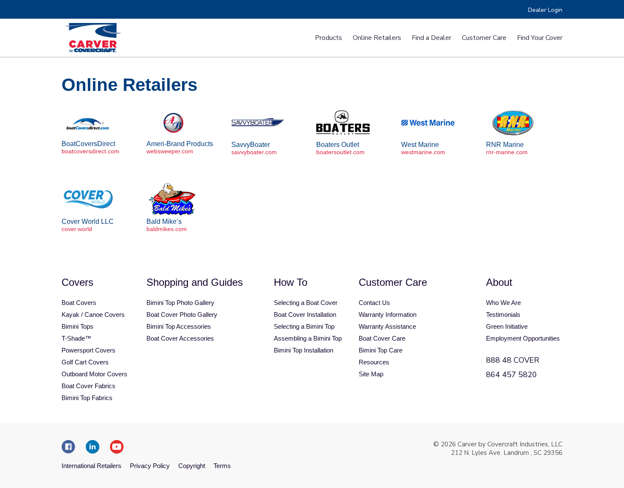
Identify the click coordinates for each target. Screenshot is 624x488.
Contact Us (374, 302)
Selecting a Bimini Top (304, 326)
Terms (222, 465)
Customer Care (484, 37)
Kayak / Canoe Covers (93, 314)
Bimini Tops (77, 326)
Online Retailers (377, 37)
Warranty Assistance (387, 326)
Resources (374, 362)
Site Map (371, 374)
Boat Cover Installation (305, 314)
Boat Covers (79, 302)
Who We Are (503, 302)
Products (328, 37)
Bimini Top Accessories (178, 326)
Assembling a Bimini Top (308, 338)
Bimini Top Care (380, 350)
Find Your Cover (539, 37)
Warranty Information (387, 314)
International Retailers (91, 465)
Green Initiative (507, 326)
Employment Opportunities (523, 338)
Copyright (191, 465)
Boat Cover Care (382, 338)
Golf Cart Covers (85, 362)
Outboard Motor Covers (94, 374)
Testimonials (503, 314)
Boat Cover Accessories (180, 338)
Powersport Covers (88, 350)
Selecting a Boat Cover (305, 302)
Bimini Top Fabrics (87, 397)
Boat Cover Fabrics (88, 385)
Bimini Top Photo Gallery (180, 302)
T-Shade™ (76, 338)
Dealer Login (545, 10)
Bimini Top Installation (303, 350)
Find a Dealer (431, 37)
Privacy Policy (150, 465)
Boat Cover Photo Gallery (181, 314)
